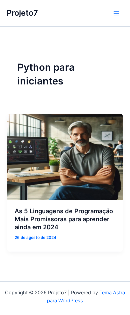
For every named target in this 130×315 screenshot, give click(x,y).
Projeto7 (22, 13)
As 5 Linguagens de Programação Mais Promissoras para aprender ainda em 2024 (64, 218)
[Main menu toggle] (116, 13)
